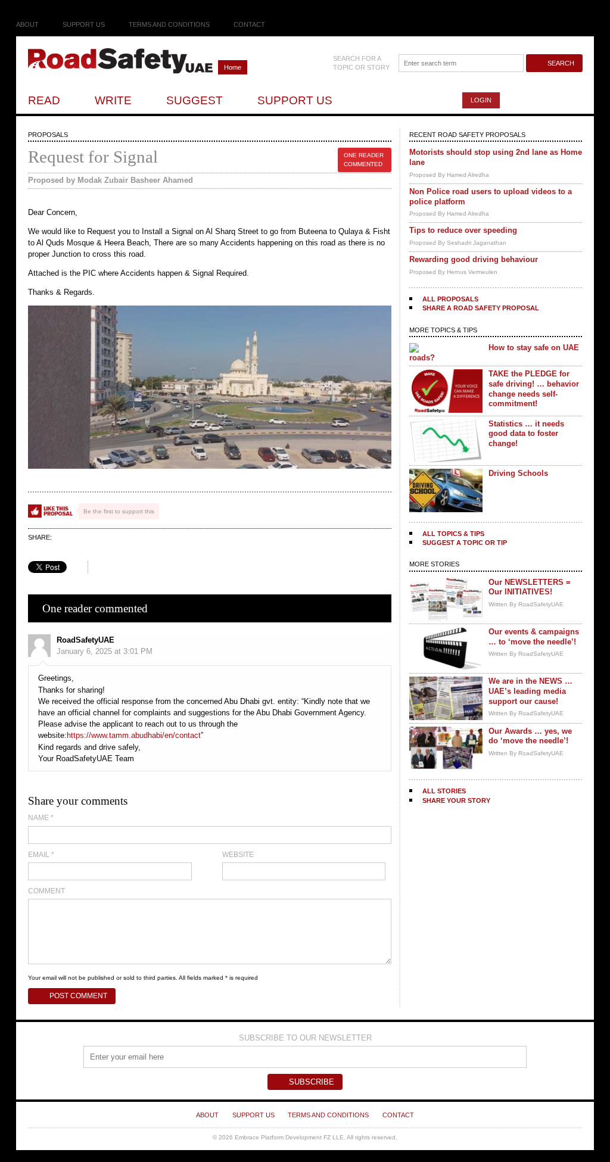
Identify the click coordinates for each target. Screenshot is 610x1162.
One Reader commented (364, 159)
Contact (249, 24)
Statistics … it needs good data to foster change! (526, 433)
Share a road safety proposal (480, 307)
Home (232, 67)
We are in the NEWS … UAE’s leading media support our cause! (530, 691)
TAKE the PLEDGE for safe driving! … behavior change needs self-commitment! (533, 388)
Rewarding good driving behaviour (473, 259)
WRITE (113, 100)
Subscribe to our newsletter (305, 1037)
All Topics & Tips (453, 533)
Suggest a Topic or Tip (464, 542)
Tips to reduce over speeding (463, 230)
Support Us (84, 24)
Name (41, 817)
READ (44, 100)
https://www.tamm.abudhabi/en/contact (134, 735)
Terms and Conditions (169, 24)
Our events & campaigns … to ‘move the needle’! (533, 636)
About (27, 24)
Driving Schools (518, 473)
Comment (46, 891)
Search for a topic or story (361, 63)
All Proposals (450, 299)
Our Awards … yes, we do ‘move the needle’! (530, 736)
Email (41, 854)
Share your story (456, 800)
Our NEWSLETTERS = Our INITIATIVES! (529, 587)
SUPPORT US (294, 100)
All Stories (444, 791)
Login (481, 100)
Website (238, 854)
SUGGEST (194, 100)
